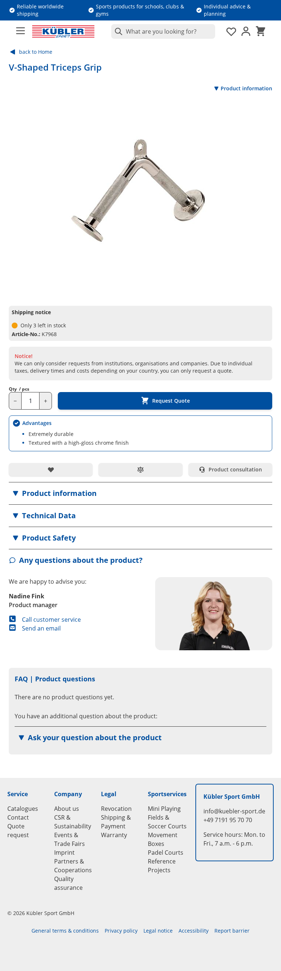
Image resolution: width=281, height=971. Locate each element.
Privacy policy (121, 930)
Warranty (114, 835)
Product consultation (235, 469)
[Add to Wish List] (51, 469)
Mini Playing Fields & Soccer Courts (167, 817)
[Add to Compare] (140, 469)
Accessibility (194, 930)
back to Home (35, 51)
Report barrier (232, 930)
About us (66, 809)
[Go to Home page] (63, 31)
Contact (18, 817)
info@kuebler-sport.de (234, 811)
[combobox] (163, 31)
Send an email (41, 628)
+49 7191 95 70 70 (227, 820)
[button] (140, 493)
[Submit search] (117, 31)
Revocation (116, 809)
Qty (19, 389)
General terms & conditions (65, 930)
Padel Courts (165, 852)
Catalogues (22, 809)
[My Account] (246, 31)
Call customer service (51, 620)
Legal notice (158, 930)
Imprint (64, 852)
